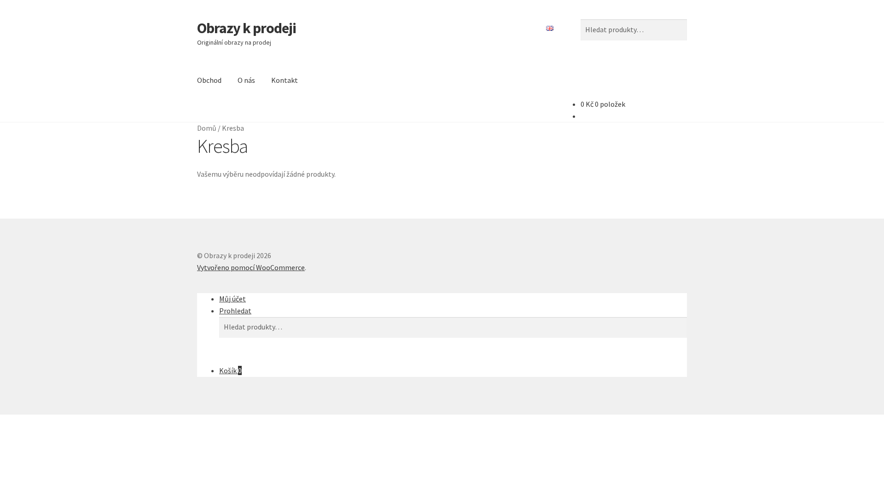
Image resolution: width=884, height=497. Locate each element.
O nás (246, 80)
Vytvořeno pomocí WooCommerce (251, 267)
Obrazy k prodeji (246, 28)
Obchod (209, 80)
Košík (230, 370)
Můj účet (232, 298)
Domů (206, 128)
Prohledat (235, 310)
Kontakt (284, 80)
